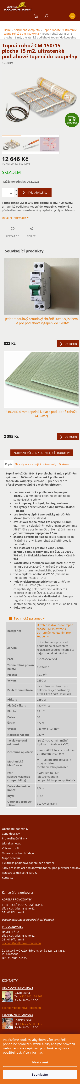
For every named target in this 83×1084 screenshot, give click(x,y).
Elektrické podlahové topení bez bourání (28, 863)
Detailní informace (14, 218)
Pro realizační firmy (14, 838)
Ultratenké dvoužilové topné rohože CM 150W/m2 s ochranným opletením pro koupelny (55, 630)
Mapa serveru (11, 858)
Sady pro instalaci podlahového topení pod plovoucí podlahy (41, 868)
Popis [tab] (8, 464)
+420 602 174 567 (31, 996)
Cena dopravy (11, 833)
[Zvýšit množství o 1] (16, 190)
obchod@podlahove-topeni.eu (21, 943)
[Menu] (72, 16)
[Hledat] (46, 16)
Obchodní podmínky (15, 829)
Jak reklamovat (11, 843)
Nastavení (40, 1062)
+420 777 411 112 (31, 1024)
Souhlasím (40, 1074)
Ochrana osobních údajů (18, 853)
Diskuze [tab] (64, 464)
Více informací (33, 1052)
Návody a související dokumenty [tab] (35, 464)
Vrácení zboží (10, 848)
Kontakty (7, 877)
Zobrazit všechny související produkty (42, 453)
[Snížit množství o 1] (16, 195)
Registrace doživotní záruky (19, 872)
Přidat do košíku (37, 192)
